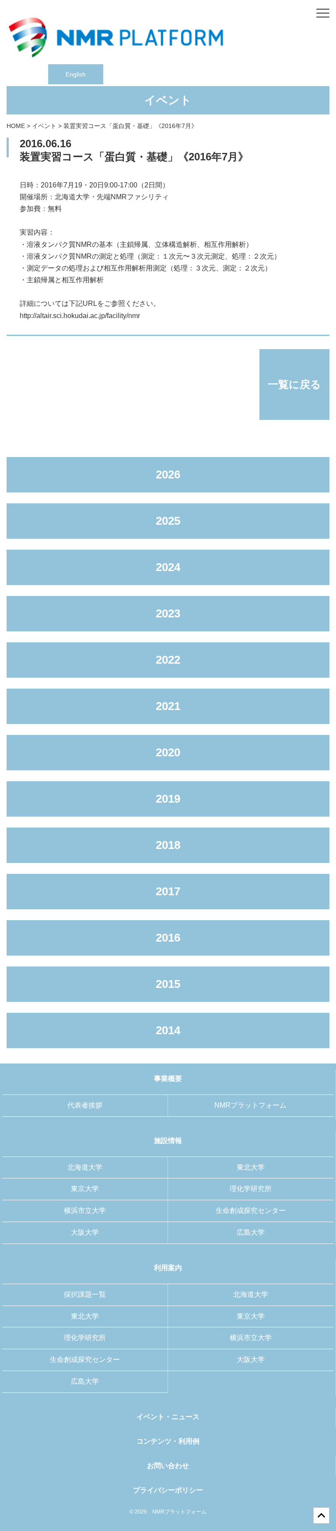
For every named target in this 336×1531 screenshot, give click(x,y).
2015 (168, 984)
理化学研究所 (251, 1188)
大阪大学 (85, 1232)
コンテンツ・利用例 (168, 1441)
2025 (168, 520)
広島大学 (251, 1232)
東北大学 (251, 1167)
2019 (168, 798)
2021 (168, 706)
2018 (168, 845)
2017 (168, 891)
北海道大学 (84, 1167)
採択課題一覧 (85, 1294)
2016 (168, 937)
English (76, 74)
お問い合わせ (168, 1465)
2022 (168, 659)
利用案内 (168, 1267)
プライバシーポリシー (168, 1490)
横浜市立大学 (85, 1210)
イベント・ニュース (168, 1416)
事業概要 (168, 1078)
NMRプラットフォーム (250, 1105)
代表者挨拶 (84, 1105)
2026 (168, 474)
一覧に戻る (294, 384)
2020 (168, 752)
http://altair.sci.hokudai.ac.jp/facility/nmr (80, 315)
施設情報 (168, 1140)
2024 (168, 567)
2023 (168, 613)
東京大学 (85, 1188)
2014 (168, 1030)
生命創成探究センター (251, 1210)
